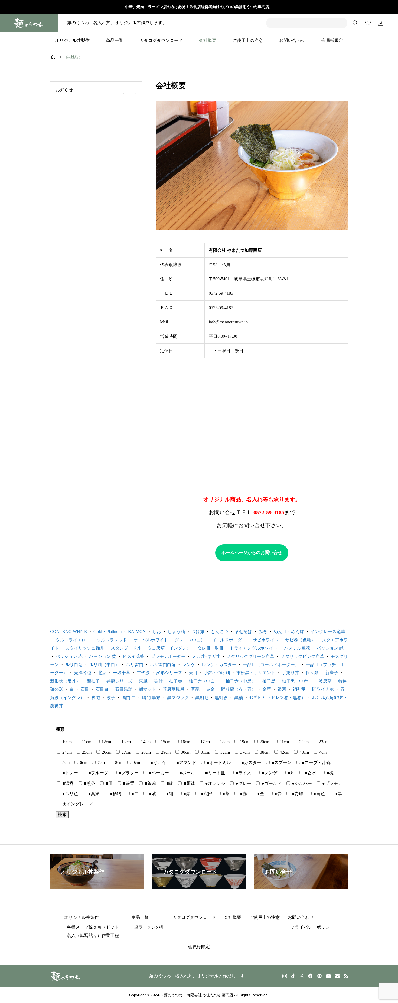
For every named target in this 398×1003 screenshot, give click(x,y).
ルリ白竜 (74, 664)
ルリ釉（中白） (104, 664)
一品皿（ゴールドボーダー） (271, 664)
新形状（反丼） (65, 681)
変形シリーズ (169, 672)
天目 (193, 672)
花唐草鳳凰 (173, 689)
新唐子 (331, 672)
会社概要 (207, 40)
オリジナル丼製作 (72, 40)
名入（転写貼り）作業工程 (93, 935)
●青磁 (297, 793)
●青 (277, 793)
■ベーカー (158, 773)
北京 (102, 672)
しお (156, 631)
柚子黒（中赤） (297, 681)
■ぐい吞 (157, 762)
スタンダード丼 (126, 648)
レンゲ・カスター (219, 664)
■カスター (250, 762)
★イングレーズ (77, 804)
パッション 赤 (69, 656)
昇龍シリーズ (119, 681)
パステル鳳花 (297, 648)
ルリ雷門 (134, 664)
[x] (301, 976)
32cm (224, 752)
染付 (158, 681)
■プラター (128, 773)
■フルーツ (97, 773)
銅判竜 (299, 689)
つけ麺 (197, 631)
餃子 (110, 697)
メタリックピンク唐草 (302, 656)
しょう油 (176, 631)
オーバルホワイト (150, 640)
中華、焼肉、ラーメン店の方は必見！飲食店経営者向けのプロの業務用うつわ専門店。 (199, 7)
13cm (125, 741)
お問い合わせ (292, 40)
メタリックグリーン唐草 (250, 656)
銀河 (282, 689)
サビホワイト (266, 640)
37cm (244, 752)
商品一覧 (114, 40)
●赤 (243, 793)
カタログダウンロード (161, 40)
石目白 (102, 689)
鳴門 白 (129, 697)
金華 (266, 689)
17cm (204, 741)
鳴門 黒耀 (151, 697)
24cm (66, 752)
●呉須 (93, 793)
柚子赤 (175, 681)
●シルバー (301, 783)
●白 (135, 793)
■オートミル (218, 762)
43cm (303, 752)
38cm (264, 752)
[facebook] (310, 976)
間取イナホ (323, 689)
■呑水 (310, 773)
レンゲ (188, 664)
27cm (125, 752)
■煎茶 (89, 783)
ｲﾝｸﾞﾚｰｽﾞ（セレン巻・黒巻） (277, 697)
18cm (224, 741)
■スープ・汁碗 (316, 762)
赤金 (210, 689)
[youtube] (328, 976)
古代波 (143, 672)
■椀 (329, 773)
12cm (105, 741)
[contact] (337, 976)
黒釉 (238, 697)
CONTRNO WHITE (68, 631)
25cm (86, 752)
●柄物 (115, 793)
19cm (244, 741)
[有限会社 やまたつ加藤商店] (29, 23)
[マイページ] (380, 23)
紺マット (147, 689)
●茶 (225, 793)
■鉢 (169, 783)
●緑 (186, 793)
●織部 (206, 793)
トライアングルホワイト (254, 648)
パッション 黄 (102, 656)
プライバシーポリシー (312, 927)
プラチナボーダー (168, 656)
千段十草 (121, 672)
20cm (264, 741)
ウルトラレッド (112, 640)
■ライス (242, 773)
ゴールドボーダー (228, 640)
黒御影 (221, 697)
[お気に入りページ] (368, 23)
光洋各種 (82, 672)
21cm (283, 741)
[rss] (346, 976)
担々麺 (312, 672)
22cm (303, 741)
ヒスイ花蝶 (133, 656)
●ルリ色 (69, 793)
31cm (205, 752)
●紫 (152, 793)
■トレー (69, 773)
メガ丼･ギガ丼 (206, 656)
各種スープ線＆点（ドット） (95, 927)
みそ (263, 631)
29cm (165, 752)
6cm (83, 762)
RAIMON (137, 631)
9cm (136, 762)
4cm (322, 752)
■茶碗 (149, 783)
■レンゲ (268, 773)
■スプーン (281, 762)
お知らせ (93, 89)
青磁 (95, 697)
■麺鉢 (188, 783)
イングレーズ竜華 (328, 631)
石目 (84, 689)
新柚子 (93, 681)
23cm (323, 741)
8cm (118, 762)
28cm (145, 752)
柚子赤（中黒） (241, 681)
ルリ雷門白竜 (163, 664)
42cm (284, 752)
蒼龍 (195, 689)
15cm (165, 741)
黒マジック (178, 697)
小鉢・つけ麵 (217, 672)
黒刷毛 (201, 697)
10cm (66, 741)
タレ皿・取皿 (210, 648)
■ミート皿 (214, 773)
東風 (143, 681)
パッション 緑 (330, 648)
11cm (86, 741)
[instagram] (284, 976)
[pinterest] (319, 976)
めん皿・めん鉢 (289, 631)
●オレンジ (214, 783)
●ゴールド (271, 783)
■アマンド (185, 762)
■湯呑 (67, 783)
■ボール (186, 773)
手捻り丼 (290, 672)
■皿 (109, 783)
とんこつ (219, 631)
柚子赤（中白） (204, 681)
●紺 (169, 793)
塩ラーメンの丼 (149, 927)
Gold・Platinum (107, 631)
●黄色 (318, 793)
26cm (106, 752)
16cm (185, 741)
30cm (185, 752)
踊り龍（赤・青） (238, 689)
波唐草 (325, 681)
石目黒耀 (123, 689)
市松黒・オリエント (255, 672)
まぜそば (243, 631)
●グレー (242, 783)
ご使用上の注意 (248, 40)
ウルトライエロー (73, 640)
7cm (100, 762)
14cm (145, 741)
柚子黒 (268, 681)
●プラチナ (331, 783)
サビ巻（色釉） (300, 640)
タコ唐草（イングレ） (169, 648)
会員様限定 (332, 40)
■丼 (290, 773)
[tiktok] (293, 976)
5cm (65, 762)
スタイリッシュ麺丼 (84, 648)
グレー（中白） (190, 640)
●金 (260, 793)
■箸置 (128, 783)
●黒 (338, 793)
